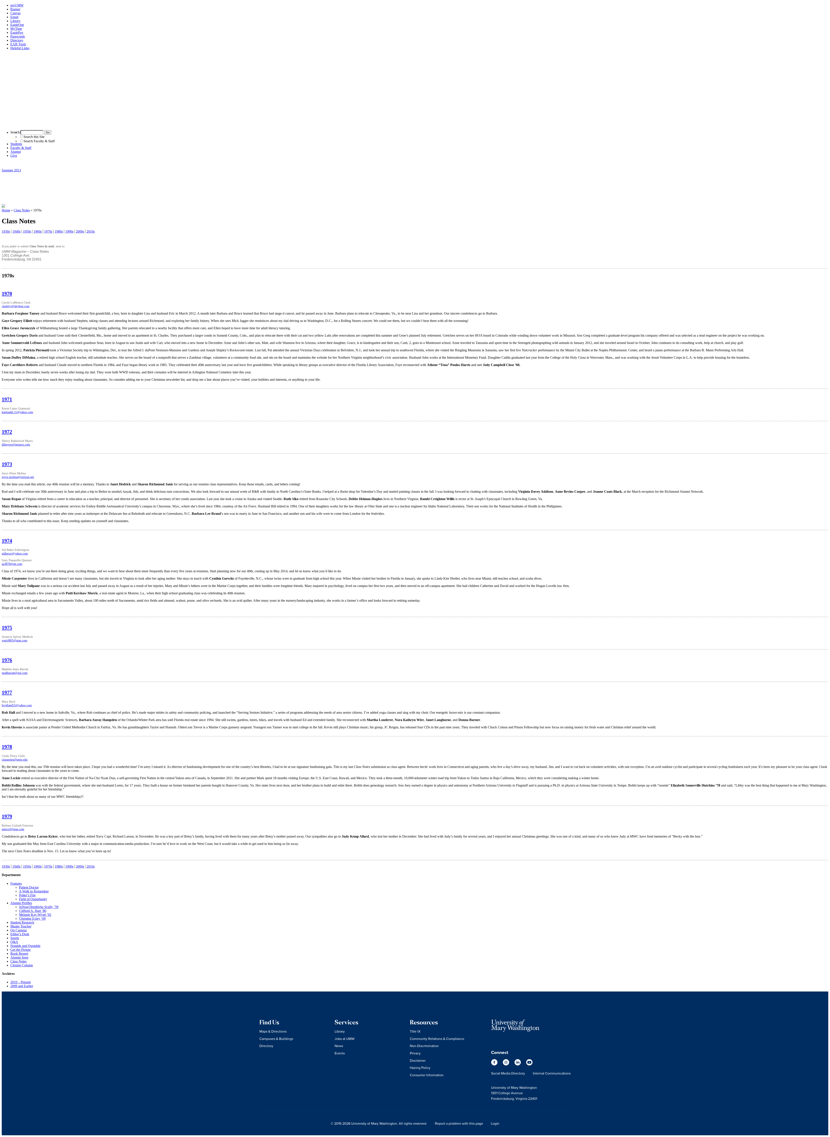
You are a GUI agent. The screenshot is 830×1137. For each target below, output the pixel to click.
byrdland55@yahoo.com (17, 705)
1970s (48, 231)
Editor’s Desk (19, 934)
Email (14, 17)
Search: (15, 132)
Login (495, 1123)
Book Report (19, 953)
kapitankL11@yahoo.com (17, 412)
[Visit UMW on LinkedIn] (518, 1064)
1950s (27, 231)
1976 (7, 660)
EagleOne (17, 25)
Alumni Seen (19, 957)
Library (15, 21)
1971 (7, 399)
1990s (69, 231)
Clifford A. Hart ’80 (32, 911)
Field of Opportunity (33, 899)
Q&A (14, 942)
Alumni (15, 152)
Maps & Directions (273, 1031)
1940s (16, 231)
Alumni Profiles (21, 903)
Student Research (22, 922)
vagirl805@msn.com (14, 640)
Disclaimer (418, 1060)
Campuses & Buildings (276, 1038)
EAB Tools (18, 44)
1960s (38, 231)
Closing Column (21, 965)
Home (6, 210)
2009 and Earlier (21, 986)
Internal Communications (552, 1073)
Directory (16, 40)
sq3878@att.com (12, 564)
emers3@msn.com (13, 829)
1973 (7, 464)
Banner (15, 9)
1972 (7, 432)
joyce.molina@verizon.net (18, 477)
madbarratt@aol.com (14, 673)
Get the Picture (20, 949)
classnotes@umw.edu (14, 759)
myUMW (17, 5)
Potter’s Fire (27, 895)
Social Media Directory (508, 1073)
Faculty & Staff (20, 148)
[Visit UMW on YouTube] (529, 1064)
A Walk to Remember (34, 891)
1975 (7, 627)
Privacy (415, 1053)
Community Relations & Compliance (437, 1038)
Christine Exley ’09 (32, 918)
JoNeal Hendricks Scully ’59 (38, 907)
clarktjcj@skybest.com (15, 306)
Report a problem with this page (459, 1123)
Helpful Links (19, 48)
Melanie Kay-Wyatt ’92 (35, 914)
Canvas (15, 13)
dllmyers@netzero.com (16, 444)
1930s (6, 231)
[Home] (415, 124)
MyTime (16, 28)
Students (16, 144)
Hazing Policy (420, 1067)
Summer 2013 (11, 170)
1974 (7, 541)
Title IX (415, 1031)
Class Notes (22, 210)
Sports (14, 938)
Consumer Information (427, 1075)
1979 (7, 816)
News (339, 1045)
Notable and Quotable (25, 946)
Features (16, 883)
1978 (7, 747)
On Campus (18, 930)
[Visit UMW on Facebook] (494, 1064)
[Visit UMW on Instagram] (506, 1064)
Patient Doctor (29, 887)
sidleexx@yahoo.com (15, 553)
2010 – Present (20, 982)
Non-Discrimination (424, 1045)
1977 (7, 692)
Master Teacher (20, 926)
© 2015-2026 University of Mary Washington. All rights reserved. (379, 1123)
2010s (90, 231)
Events (340, 1053)
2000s (80, 231)
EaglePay (16, 32)
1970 (7, 293)
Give (13, 155)
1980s (59, 231)
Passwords (17, 36)
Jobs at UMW (344, 1038)
